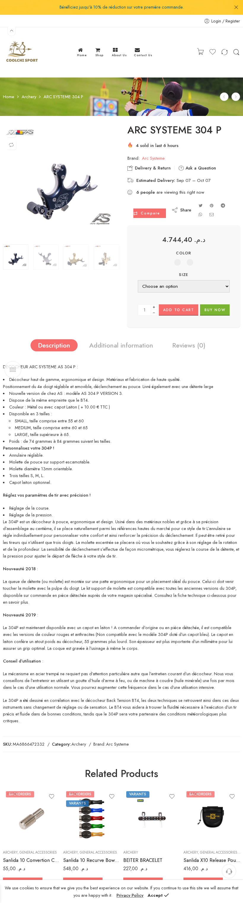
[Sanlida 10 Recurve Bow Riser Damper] (91, 816)
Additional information (121, 345)
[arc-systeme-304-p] (61, 182)
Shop (99, 55)
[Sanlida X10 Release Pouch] (212, 816)
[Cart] (200, 52)
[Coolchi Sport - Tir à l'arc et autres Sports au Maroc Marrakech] (21, 52)
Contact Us (143, 55)
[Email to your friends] (212, 214)
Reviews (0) (188, 345)
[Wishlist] (11, 132)
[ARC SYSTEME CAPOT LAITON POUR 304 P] (235, 97)
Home (82, 55)
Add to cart (178, 310)
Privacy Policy (129, 895)
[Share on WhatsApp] (200, 214)
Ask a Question (200, 168)
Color (183, 253)
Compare (150, 213)
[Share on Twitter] (200, 205)
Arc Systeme (153, 158)
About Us (119, 55)
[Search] (236, 52)
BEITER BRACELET (142, 860)
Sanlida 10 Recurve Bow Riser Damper (91, 860)
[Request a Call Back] (229, 871)
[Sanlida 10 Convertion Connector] (31, 816)
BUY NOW (215, 310)
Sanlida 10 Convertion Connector (31, 860)
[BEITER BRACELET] (151, 816)
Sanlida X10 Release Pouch (212, 860)
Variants (77, 803)
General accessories (38, 852)
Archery (29, 97)
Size (183, 274)
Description (54, 345)
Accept (155, 895)
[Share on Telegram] (223, 205)
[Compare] (11, 145)
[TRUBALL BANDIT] (224, 97)
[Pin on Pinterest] (211, 205)
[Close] (236, 7)
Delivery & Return (152, 168)
